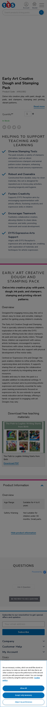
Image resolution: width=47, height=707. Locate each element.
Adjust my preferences (23, 702)
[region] (23, 683)
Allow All (23, 688)
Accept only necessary (23, 695)
